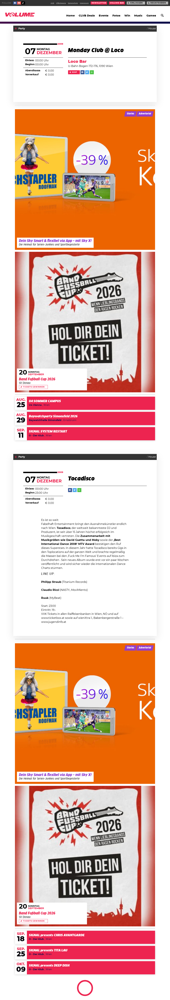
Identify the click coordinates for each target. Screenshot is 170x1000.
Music (138, 15)
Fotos (116, 15)
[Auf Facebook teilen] (83, 72)
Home (70, 15)
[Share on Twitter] (87, 72)
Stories (130, 114)
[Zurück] (16, 28)
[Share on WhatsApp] (92, 72)
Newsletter (99, 3)
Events (103, 15)
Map (74, 72)
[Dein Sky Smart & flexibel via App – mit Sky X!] (85, 179)
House (152, 28)
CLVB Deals (87, 15)
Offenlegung (61, 3)
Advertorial (145, 114)
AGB (52, 3)
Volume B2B (117, 3)
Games (151, 15)
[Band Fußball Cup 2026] (85, 322)
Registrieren (158, 3)
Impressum (84, 3)
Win (127, 15)
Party (21, 28)
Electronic (150, 991)
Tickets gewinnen (34, 387)
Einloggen (136, 3)
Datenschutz (73, 3)
